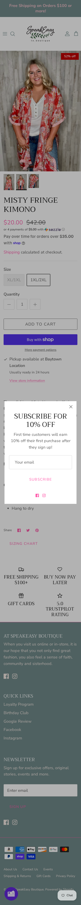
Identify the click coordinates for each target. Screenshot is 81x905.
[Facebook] (37, 495)
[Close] (71, 407)
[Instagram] (44, 495)
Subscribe (40, 479)
